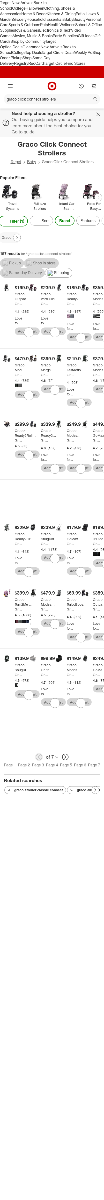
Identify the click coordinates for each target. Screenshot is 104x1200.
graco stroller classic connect (38, 790)
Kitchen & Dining (61, 13)
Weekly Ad (83, 52)
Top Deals (33, 52)
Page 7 (94, 765)
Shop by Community (27, 41)
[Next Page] (98, 197)
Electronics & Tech (55, 30)
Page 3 (38, 765)
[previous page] (39, 757)
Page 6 (80, 765)
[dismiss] (98, 114)
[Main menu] (10, 86)
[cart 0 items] (94, 86)
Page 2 (24, 765)
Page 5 (66, 765)
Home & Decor (34, 13)
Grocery (20, 19)
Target (16, 161)
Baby (68, 19)
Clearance (31, 46)
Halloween (35, 8)
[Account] (81, 86)
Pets (44, 24)
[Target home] (52, 86)
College (19, 8)
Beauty (79, 19)
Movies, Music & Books (33, 35)
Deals (17, 46)
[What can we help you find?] (52, 99)
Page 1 (10, 765)
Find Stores (75, 63)
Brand (64, 220)
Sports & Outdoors (24, 24)
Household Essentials (45, 19)
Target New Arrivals (16, 2)
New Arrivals (51, 46)
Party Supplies (65, 35)
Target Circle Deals (58, 52)
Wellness (67, 24)
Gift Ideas (86, 35)
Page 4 (52, 765)
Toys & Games (27, 30)
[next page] (65, 757)
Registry (21, 63)
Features (88, 220)
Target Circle (55, 63)
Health (53, 24)
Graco (18, 304)
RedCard (36, 63)
